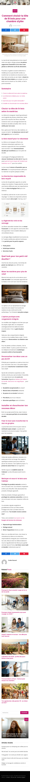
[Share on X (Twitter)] (15, 30)
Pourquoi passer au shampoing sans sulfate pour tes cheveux (14, 735)
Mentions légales (21, 777)
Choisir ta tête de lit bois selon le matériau (15, 93)
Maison (15, 10)
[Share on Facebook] (6, 30)
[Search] (27, 2)
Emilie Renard (12, 560)
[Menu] (3, 2)
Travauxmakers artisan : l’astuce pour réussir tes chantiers (13, 679)
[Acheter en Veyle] (15, 2)
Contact (8, 777)
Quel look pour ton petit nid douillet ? (13, 101)
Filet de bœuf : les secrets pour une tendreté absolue (15, 751)
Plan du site (13, 777)
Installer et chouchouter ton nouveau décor (15, 103)
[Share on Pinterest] (24, 30)
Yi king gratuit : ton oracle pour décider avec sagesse (15, 755)
